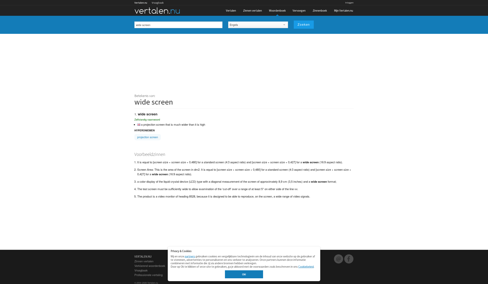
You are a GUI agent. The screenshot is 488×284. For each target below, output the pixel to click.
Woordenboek (277, 10)
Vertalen (231, 10)
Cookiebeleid (306, 266)
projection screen (147, 137)
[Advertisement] (244, 62)
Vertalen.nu (140, 2)
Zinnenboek (320, 10)
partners (190, 256)
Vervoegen (299, 10)
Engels (234, 25)
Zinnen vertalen (252, 10)
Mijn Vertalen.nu (343, 10)
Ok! (244, 274)
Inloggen (349, 2)
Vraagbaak (158, 2)
